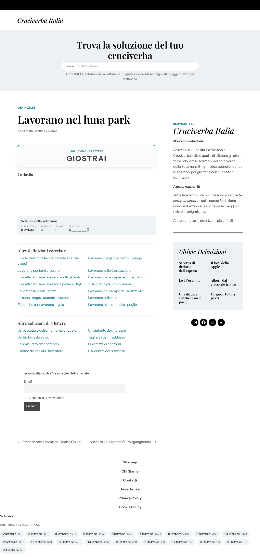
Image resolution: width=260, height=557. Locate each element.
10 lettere (232, 534)
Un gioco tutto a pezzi (223, 296)
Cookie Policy (130, 507)
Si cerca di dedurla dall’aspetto (188, 267)
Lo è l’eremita (189, 280)
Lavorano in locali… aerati (37, 291)
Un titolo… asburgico (33, 337)
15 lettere (123, 542)
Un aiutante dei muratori (107, 330)
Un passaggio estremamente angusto (47, 330)
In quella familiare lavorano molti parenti (49, 277)
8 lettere (175, 534)
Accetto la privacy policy (46, 398)
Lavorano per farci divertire (39, 270)
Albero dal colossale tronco (223, 282)
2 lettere (9, 534)
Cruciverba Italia (40, 20)
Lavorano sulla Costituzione (109, 270)
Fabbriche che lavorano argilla (41, 305)
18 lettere (207, 542)
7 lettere (146, 534)
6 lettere (118, 534)
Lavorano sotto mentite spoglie (112, 305)
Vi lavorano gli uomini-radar (109, 284)
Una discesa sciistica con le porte (190, 298)
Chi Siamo (130, 471)
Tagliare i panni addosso (106, 337)
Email (28, 381)
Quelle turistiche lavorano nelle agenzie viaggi (48, 261)
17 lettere (179, 542)
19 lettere (234, 542)
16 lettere (151, 542)
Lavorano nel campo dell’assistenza (115, 291)
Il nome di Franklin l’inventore (40, 351)
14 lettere (95, 542)
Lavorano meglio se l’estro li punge (115, 258)
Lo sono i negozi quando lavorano (43, 298)
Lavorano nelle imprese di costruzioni (117, 277)
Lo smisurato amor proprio (38, 344)
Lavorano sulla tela (102, 298)
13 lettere (66, 542)
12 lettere (38, 542)
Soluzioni (7, 516)
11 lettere (10, 542)
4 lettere (62, 534)
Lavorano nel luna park (74, 119)
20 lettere (11, 550)
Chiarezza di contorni (104, 344)
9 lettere (203, 534)
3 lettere (35, 534)
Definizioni (26, 107)
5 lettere (90, 534)
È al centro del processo (106, 351)
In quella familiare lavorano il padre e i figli (50, 284)
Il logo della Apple (220, 265)
